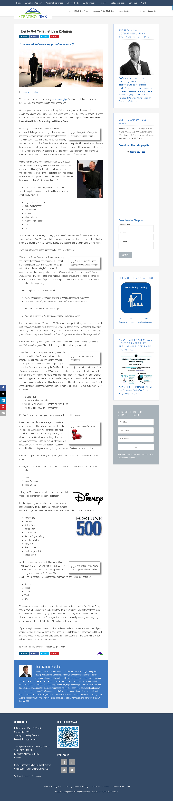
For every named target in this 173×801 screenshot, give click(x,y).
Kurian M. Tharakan (30, 92)
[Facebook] (3, 388)
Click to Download (137, 152)
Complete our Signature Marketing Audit (31, 768)
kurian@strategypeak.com (25, 739)
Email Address (124, 224)
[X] (3, 394)
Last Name (123, 241)
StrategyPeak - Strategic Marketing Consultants (33, 12)
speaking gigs (61, 99)
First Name (123, 233)
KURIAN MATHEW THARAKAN (27, 728)
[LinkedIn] (3, 400)
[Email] (3, 413)
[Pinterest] (3, 407)
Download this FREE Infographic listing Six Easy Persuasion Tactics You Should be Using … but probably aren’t (135, 390)
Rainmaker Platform (110, 791)
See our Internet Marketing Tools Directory (32, 765)
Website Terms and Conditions (27, 776)
